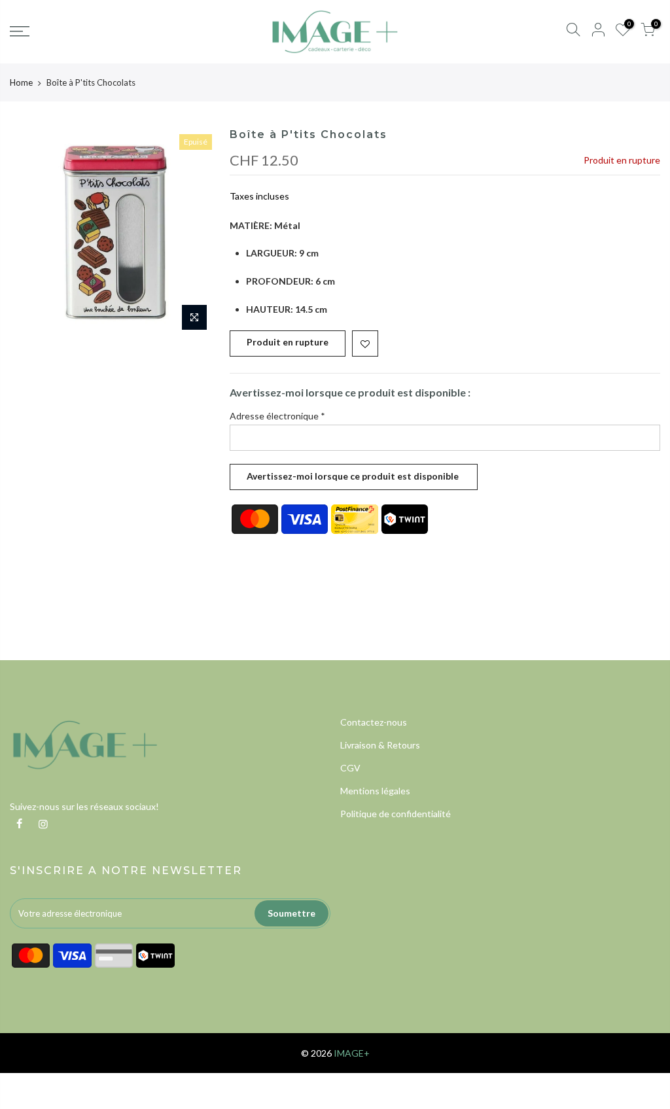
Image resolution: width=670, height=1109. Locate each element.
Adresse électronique (277, 415)
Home (21, 82)
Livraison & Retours (380, 744)
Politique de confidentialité (395, 813)
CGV (350, 767)
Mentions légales (375, 790)
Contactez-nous (373, 722)
